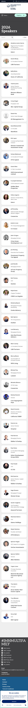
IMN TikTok (7, 662)
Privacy (4, 684)
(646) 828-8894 (5, 674)
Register (19, 15)
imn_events (7, 653)
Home (4, 679)
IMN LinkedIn (7, 650)
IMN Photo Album (8, 660)
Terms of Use (6, 686)
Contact (4, 682)
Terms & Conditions (8, 689)
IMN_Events (7, 648)
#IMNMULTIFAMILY (13, 642)
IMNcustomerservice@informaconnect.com (13, 670)
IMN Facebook (7, 655)
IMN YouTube (7, 657)
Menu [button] (5, 15)
